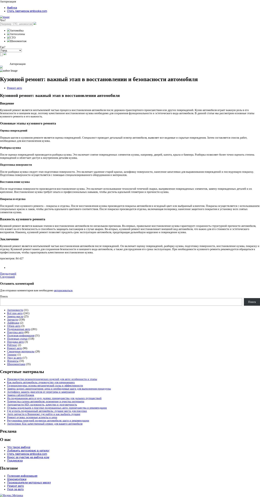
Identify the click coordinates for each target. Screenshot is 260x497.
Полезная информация (20, 335)
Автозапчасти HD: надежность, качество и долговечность (42, 404)
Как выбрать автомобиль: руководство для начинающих (41, 382)
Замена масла (15, 316)
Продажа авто (15, 341)
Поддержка (15, 460)
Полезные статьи (17, 338)
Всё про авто (15, 313)
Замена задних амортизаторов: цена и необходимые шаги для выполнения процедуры (59, 388)
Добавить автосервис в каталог (28, 450)
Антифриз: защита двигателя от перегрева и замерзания (41, 391)
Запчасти (12, 319)
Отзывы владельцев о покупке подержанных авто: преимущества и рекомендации (57, 407)
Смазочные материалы (20, 351)
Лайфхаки (13, 322)
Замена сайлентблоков (20, 395)
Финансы (13, 360)
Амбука (12, 7)
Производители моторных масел (29, 482)
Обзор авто (14, 325)
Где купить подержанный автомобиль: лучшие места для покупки (47, 410)
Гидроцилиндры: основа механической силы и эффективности (45, 385)
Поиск (4, 296)
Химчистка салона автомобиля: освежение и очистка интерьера (45, 401)
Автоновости (15, 310)
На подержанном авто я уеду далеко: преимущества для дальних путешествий (54, 398)
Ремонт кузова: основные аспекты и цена (32, 417)
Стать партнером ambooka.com (27, 11)
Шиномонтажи (16, 364)
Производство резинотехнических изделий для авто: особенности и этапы (52, 379)
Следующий (7, 276)
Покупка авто (15, 332)
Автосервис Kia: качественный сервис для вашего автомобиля (44, 423)
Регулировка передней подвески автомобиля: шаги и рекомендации (48, 420)
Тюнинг (12, 354)
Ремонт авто (14, 87)
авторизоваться (63, 290)
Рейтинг (12, 345)
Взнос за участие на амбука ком (28, 457)
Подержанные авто (18, 329)
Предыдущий (8, 273)
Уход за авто (14, 357)
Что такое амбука (18, 447)
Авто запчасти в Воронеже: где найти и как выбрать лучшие (43, 414)
